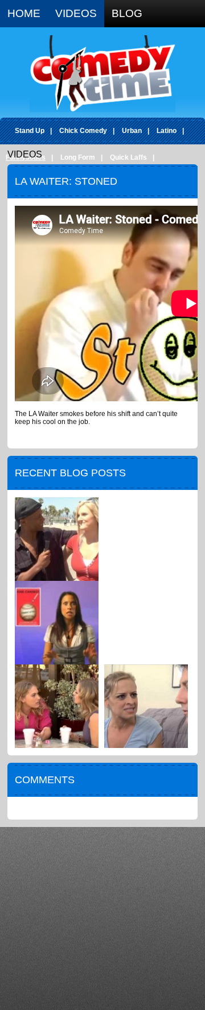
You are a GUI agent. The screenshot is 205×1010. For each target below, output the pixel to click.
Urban (132, 131)
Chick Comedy (83, 131)
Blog (127, 13)
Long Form (77, 157)
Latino (167, 131)
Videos (76, 13)
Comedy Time (102, 73)
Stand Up (29, 131)
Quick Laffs (128, 157)
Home (23, 13)
